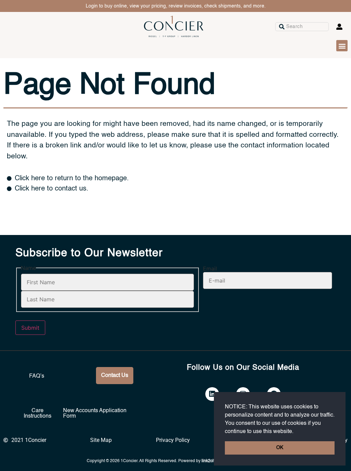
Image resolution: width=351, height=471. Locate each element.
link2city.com (213, 461)
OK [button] (279, 447)
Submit (30, 327)
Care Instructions (37, 413)
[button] (296, 432)
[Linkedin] (212, 394)
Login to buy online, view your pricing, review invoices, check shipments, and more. (176, 6)
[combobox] (302, 26)
